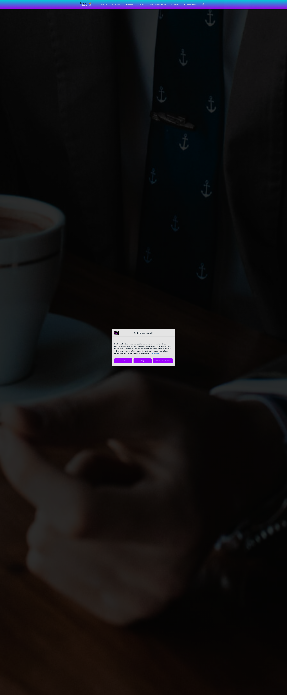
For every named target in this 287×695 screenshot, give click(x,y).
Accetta (123, 361)
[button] (171, 333)
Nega (143, 361)
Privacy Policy (156, 353)
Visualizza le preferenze (162, 361)
